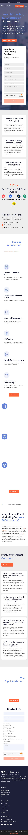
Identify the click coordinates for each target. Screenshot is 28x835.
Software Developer (9, 738)
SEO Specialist (8, 728)
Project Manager (8, 734)
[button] (26, 6)
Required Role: (7, 723)
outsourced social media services (11, 251)
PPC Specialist (8, 730)
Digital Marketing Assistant (10, 736)
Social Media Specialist (9, 731)
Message (5, 743)
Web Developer (8, 725)
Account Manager (8, 733)
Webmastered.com (14, 833)
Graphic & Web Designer (10, 727)
